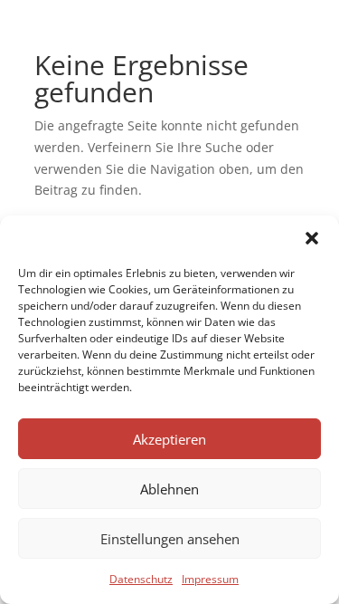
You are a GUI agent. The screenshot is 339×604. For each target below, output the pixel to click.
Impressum (210, 579)
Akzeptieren (169, 439)
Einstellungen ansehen (170, 539)
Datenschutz (141, 579)
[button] (312, 238)
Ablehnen (169, 489)
